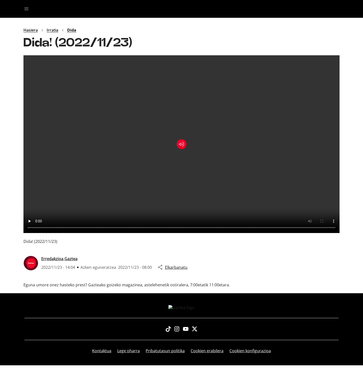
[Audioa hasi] (181, 144)
